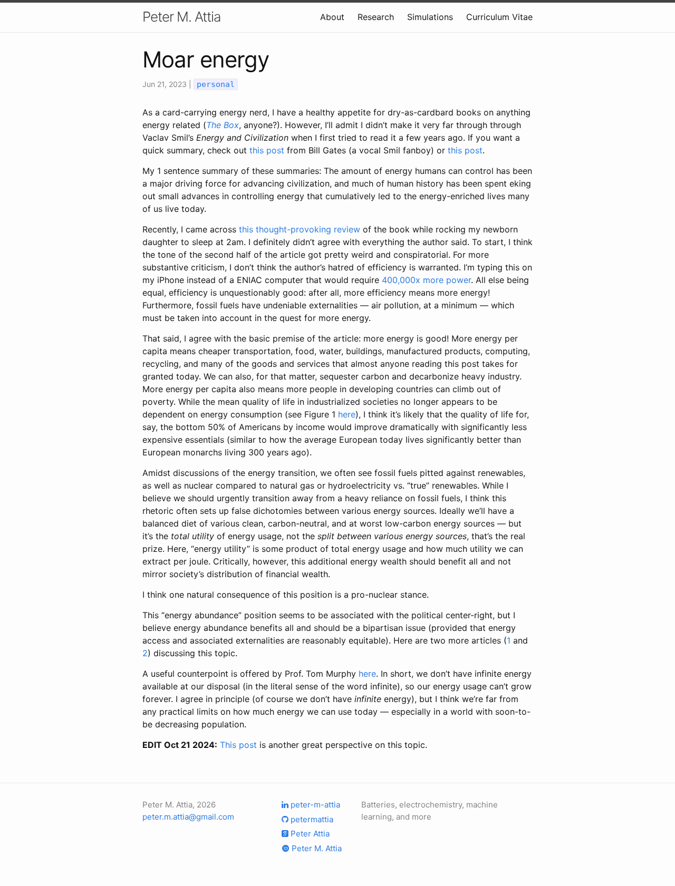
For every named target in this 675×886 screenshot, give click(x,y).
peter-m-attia (314, 805)
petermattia (310, 819)
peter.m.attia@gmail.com (188, 817)
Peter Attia (309, 834)
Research (376, 17)
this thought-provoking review (299, 229)
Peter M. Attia (181, 16)
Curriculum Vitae (499, 17)
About (332, 17)
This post (238, 744)
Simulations (430, 17)
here (346, 414)
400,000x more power (426, 280)
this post (266, 150)
